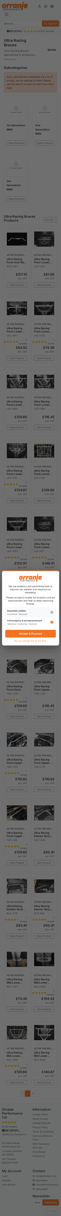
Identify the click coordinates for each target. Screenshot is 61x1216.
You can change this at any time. (30, 641)
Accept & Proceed (30, 633)
